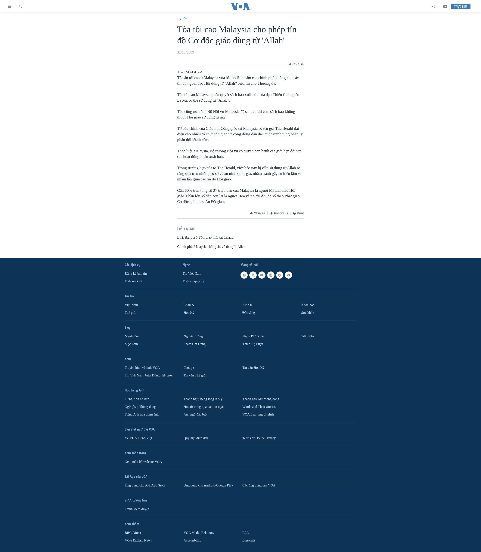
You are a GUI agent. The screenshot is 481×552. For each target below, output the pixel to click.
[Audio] (433, 6)
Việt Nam (131, 305)
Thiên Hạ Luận (252, 344)
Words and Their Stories (259, 407)
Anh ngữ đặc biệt (195, 414)
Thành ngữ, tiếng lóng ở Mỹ (203, 399)
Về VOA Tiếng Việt (138, 438)
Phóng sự (190, 368)
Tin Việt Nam (192, 273)
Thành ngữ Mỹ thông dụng (260, 399)
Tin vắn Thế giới (195, 375)
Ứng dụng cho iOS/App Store (145, 485)
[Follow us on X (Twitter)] (252, 275)
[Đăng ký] (288, 275)
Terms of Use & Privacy (259, 438)
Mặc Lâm (131, 344)
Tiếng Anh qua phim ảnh (142, 414)
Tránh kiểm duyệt (137, 509)
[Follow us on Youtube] (261, 275)
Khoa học (307, 305)
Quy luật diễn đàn (196, 438)
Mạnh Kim (132, 336)
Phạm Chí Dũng (195, 344)
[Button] (296, 64)
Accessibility (192, 540)
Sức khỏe (307, 313)
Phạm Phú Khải (253, 336)
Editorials (249, 540)
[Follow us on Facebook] (244, 275)
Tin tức (182, 19)
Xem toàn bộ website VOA (143, 462)
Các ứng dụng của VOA (258, 485)
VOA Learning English (258, 414)
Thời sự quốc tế (193, 281)
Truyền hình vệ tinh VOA (142, 368)
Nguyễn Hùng (193, 336)
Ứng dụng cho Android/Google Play (208, 485)
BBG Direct (133, 533)
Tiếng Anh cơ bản (137, 399)
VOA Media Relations (199, 533)
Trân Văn (307, 336)
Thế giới (130, 313)
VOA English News (138, 540)
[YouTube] (445, 6)
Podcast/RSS (133, 281)
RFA (245, 533)
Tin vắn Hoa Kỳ (253, 368)
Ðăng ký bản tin (136, 273)
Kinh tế (247, 305)
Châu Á (189, 305)
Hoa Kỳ (189, 313)
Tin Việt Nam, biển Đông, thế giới (148, 375)
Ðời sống (248, 313)
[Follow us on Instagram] (270, 275)
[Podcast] (279, 275)
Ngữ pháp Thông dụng (140, 407)
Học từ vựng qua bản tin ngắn (204, 407)
